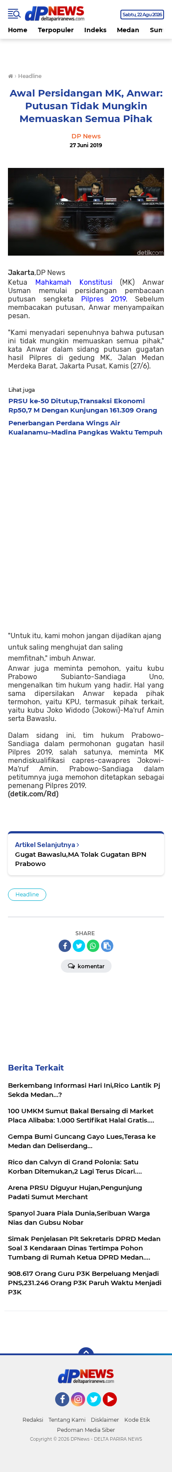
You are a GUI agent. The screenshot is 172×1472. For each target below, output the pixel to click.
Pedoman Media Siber (86, 1430)
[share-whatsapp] (93, 946)
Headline (27, 894)
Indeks (95, 30)
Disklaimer (105, 1419)
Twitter (98, 1410)
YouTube (116, 1410)
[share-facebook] (65, 946)
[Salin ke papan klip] (107, 946)
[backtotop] (86, 1355)
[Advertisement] (86, 531)
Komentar (90, 966)
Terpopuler (56, 30)
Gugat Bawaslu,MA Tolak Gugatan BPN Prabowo (80, 859)
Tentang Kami (67, 1419)
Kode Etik (137, 1419)
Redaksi (32, 1419)
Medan (128, 30)
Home (17, 30)
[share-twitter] (79, 946)
